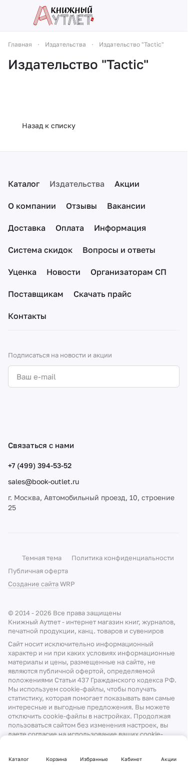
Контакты (27, 316)
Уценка (22, 272)
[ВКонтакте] (14, 414)
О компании (32, 206)
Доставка (27, 228)
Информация (120, 228)
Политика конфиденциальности (123, 558)
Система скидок (40, 250)
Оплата (70, 228)
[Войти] (157, 16)
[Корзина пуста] (175, 16)
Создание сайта (33, 584)
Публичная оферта (38, 571)
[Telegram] (34, 414)
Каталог (24, 184)
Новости (63, 272)
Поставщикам (36, 294)
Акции (127, 184)
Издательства (77, 184)
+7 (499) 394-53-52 (40, 465)
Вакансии (126, 206)
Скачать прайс (103, 294)
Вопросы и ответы (119, 250)
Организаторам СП (128, 272)
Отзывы (81, 206)
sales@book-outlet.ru (43, 481)
